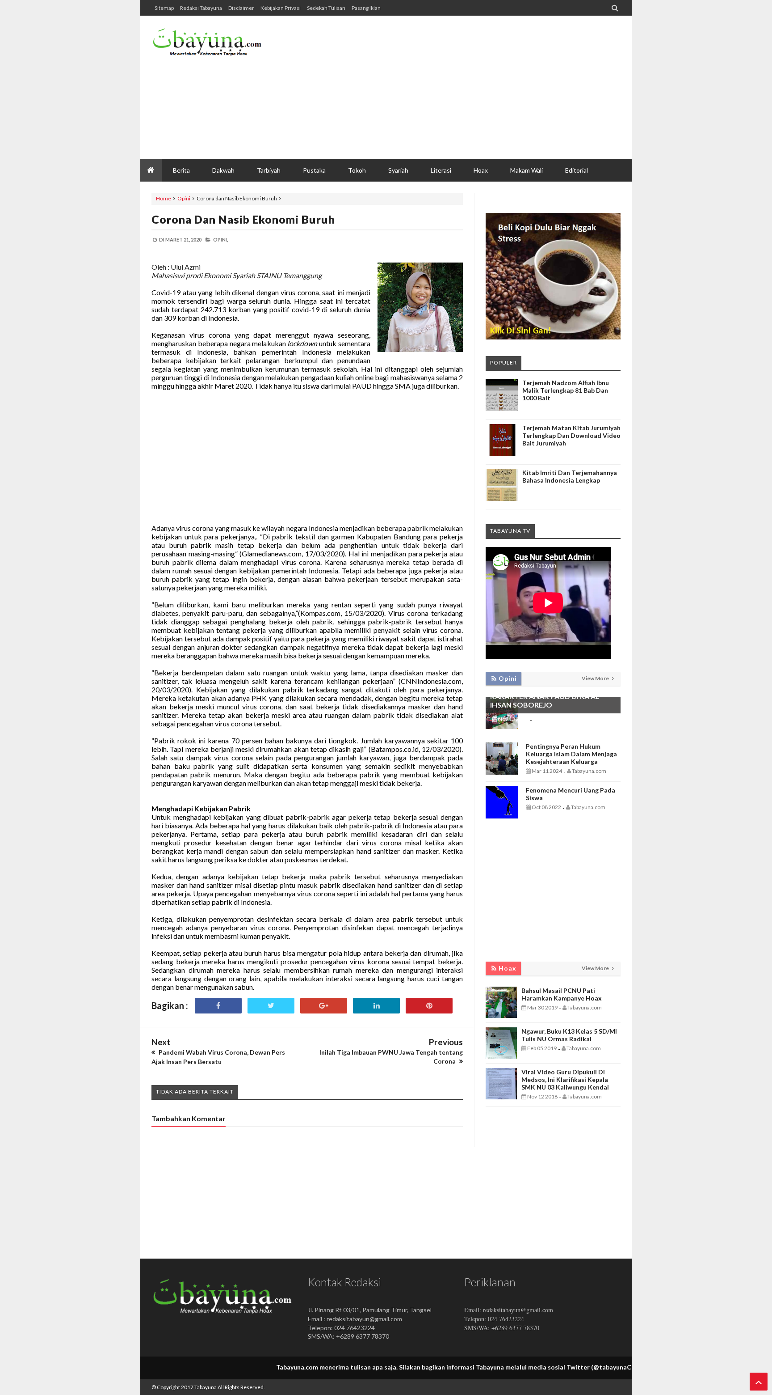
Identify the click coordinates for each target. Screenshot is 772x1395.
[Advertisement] (458, 87)
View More (596, 678)
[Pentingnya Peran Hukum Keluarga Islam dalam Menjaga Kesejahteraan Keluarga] (502, 772)
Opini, (220, 239)
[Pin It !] (429, 1005)
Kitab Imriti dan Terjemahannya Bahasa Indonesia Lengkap (569, 476)
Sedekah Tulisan (326, 7)
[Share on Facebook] (218, 1005)
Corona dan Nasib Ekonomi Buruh (243, 219)
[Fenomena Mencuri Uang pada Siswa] (502, 816)
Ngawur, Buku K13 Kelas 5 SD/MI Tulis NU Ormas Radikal (569, 1035)
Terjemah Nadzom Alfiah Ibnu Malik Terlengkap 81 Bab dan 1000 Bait (565, 390)
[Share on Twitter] (271, 1005)
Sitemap (164, 7)
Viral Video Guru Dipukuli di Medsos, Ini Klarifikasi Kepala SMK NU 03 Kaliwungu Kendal (565, 1079)
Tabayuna (205, 1387)
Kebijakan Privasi (280, 7)
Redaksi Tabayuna (201, 7)
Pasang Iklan (366, 7)
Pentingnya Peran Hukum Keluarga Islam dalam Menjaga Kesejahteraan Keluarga (571, 753)
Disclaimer (241, 7)
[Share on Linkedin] (376, 1005)
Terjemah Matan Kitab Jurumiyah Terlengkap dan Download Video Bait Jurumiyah (571, 435)
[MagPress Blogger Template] (218, 45)
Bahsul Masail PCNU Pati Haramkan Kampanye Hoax (561, 994)
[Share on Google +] (323, 1005)
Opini (183, 198)
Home (163, 198)
